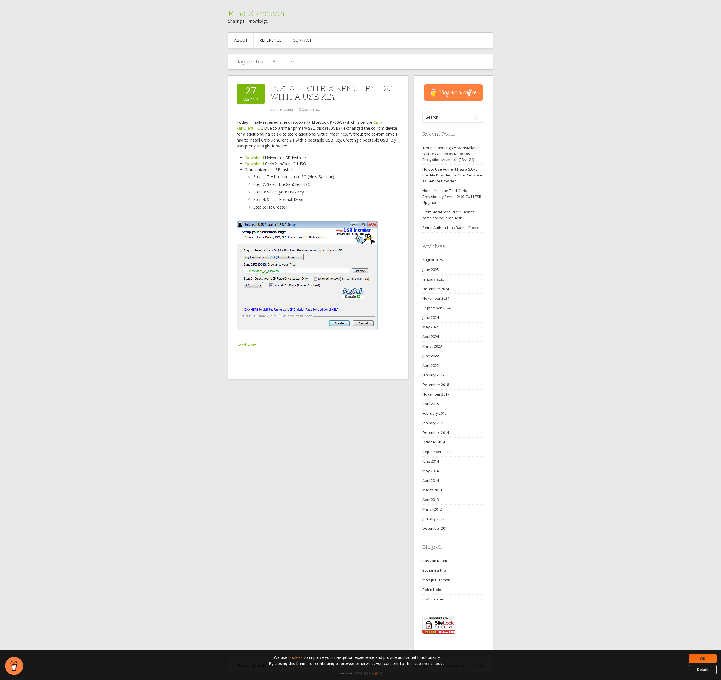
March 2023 (432, 346)
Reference (270, 40)
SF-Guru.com (433, 599)
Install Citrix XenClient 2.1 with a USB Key (331, 92)
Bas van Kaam (434, 560)
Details (703, 669)
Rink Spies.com (257, 13)
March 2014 (432, 490)
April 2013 (430, 499)
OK (702, 658)
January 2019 (433, 374)
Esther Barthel (434, 570)
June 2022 (430, 355)
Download (254, 157)
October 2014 (433, 442)
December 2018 (435, 384)
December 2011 (435, 528)
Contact (302, 40)
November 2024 (435, 298)
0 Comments (309, 109)
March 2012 (432, 509)
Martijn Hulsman (436, 579)
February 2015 (434, 413)
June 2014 (430, 461)
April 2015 (430, 403)
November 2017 (435, 394)
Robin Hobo (432, 589)
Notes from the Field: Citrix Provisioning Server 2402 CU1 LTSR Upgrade (451, 196)
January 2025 (433, 279)
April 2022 (430, 365)
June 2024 (430, 317)
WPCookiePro (362, 673)
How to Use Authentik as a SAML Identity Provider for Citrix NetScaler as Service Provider (452, 175)
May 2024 (430, 327)
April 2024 (430, 336)
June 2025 (430, 269)
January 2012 (433, 518)
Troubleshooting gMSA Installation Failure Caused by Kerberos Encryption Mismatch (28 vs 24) (451, 153)
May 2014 (430, 470)
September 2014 (436, 451)
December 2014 (435, 432)
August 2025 (432, 259)
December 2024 (435, 288)
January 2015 (433, 422)
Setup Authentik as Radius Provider (452, 227)
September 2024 (436, 307)
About (241, 40)
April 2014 (430, 480)
